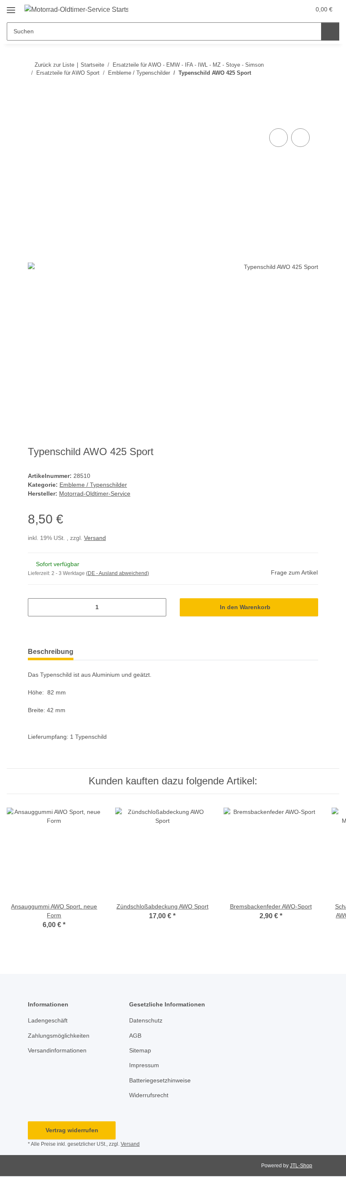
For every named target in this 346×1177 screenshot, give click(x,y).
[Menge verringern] (37, 607)
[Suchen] (330, 31)
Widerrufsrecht (148, 1095)
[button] (270, 9)
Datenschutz (145, 1020)
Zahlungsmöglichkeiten (58, 1035)
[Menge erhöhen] (157, 607)
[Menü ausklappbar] (11, 7)
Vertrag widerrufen (72, 1130)
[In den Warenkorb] (34, 117)
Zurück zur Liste (54, 65)
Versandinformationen (57, 1050)
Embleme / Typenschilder (93, 484)
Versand (95, 537)
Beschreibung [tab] (50, 651)
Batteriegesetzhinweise (160, 1080)
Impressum (144, 1065)
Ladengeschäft (48, 1020)
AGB (135, 1035)
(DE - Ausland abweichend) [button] (117, 573)
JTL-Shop (301, 1166)
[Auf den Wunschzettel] (300, 137)
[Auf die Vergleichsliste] (278, 137)
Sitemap (140, 1050)
